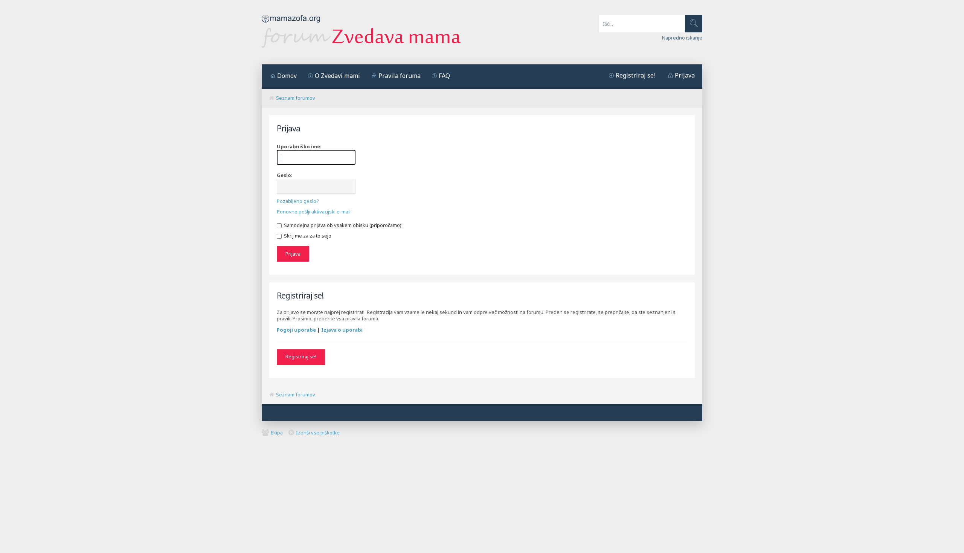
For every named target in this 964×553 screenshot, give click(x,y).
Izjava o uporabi (342, 329)
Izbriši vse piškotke (318, 432)
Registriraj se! (635, 75)
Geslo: (285, 175)
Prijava (685, 75)
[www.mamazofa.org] (291, 24)
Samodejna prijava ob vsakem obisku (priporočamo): (343, 225)
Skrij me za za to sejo (307, 235)
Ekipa (277, 432)
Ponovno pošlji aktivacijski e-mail (314, 211)
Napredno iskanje (682, 37)
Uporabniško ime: (299, 146)
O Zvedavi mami (337, 76)
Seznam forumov (295, 97)
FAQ (444, 76)
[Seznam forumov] (361, 46)
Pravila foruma (399, 76)
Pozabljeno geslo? (298, 201)
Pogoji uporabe (296, 329)
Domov (287, 76)
